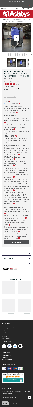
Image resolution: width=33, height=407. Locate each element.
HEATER (6, 102)
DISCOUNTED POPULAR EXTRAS (14, 207)
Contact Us (5, 357)
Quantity (6, 94)
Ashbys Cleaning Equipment (18, 404)
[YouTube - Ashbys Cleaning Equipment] (20, 346)
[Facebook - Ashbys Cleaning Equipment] (4, 346)
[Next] (31, 54)
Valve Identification (7, 355)
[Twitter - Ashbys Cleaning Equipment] (15, 346)
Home (4, 19)
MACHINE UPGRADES (10, 116)
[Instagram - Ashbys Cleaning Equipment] (9, 346)
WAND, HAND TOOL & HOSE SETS (14, 146)
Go (29, 397)
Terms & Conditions (7, 359)
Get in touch (6, 324)
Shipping (6, 89)
